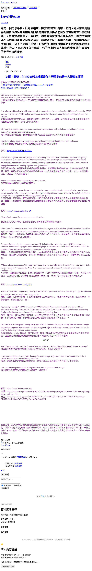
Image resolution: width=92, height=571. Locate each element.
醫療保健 (18, 463)
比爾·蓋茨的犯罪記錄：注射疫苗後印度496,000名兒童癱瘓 (27, 85)
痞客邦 (19, 457)
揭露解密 (18, 466)
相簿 (7, 62)
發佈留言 (5, 488)
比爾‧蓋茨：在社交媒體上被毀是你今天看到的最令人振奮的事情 (44, 76)
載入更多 (5, 474)
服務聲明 (67, 540)
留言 (24, 457)
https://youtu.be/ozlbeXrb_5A (19, 211)
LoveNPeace (10, 16)
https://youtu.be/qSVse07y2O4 (19, 284)
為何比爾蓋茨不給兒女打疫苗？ (15, 88)
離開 (12, 566)
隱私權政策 (58, 540)
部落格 (8, 64)
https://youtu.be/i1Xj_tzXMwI (19, 151)
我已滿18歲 (5, 566)
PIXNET (29, 540)
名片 (7, 67)
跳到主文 (4, 23)
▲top (3, 470)
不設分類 (19, 57)
